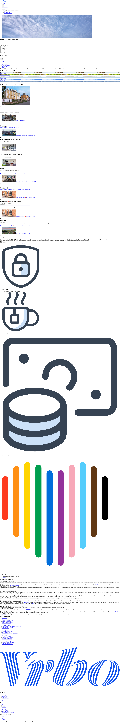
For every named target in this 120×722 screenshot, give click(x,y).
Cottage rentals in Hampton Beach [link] (7, 639)
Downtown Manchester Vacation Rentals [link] (8, 624)
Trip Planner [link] (4, 614)
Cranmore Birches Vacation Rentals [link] (7, 631)
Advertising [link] (4, 700)
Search (2, 59)
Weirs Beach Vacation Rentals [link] (6, 621)
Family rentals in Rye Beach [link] (6, 645)
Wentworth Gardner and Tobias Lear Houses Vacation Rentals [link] (11, 626)
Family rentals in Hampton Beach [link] (7, 643)
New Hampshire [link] (4, 64)
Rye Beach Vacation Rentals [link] (6, 636)
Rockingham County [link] (5, 63)
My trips (3, 8)
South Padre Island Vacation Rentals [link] (7, 622)
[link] (0, 183)
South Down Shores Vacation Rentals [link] (7, 627)
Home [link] (3, 61)
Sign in (3, 9)
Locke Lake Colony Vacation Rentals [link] (7, 637)
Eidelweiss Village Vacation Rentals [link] (7, 620)
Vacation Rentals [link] (4, 66)
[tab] (4, 618)
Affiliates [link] (3, 706)
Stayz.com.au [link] (4, 719)
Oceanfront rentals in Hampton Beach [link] (7, 644)
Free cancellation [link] (26, 602)
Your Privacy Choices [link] (5, 711)
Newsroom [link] (4, 707)
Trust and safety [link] (4, 696)
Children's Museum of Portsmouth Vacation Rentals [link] (10, 633)
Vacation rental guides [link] (5, 698)
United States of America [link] (6, 65)
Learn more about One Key (8, 13)
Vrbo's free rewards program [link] (14, 585)
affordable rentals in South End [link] (99, 584)
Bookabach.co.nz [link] (4, 718)
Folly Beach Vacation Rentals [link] (6, 635)
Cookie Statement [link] (5, 710)
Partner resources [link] (4, 697)
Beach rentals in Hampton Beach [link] (7, 641)
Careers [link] (3, 705)
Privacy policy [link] (4, 709)
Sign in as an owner (7, 12)
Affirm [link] (33, 603)
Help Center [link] (116, 611)
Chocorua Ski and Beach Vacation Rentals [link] (8, 629)
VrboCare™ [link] (28, 609)
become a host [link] (2, 605)
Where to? (1, 42)
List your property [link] (5, 694)
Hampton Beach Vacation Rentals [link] (7, 630)
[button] (60, 616)
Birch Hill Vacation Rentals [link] (6, 625)
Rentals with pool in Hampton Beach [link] (7, 640)
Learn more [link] (4, 577)
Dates (1, 43)
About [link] (3, 704)
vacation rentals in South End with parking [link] (16, 589)
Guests (1, 44)
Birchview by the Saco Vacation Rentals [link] (8, 619)
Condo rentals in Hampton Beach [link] (7, 638)
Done (1, 58)
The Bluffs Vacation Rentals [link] (6, 623)
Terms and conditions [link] (5, 708)
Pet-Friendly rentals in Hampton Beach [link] (8, 642)
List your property (5, 7)
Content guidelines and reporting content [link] (8, 712)
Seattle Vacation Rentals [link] (5, 628)
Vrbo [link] (3, 716)
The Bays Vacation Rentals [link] (6, 632)
